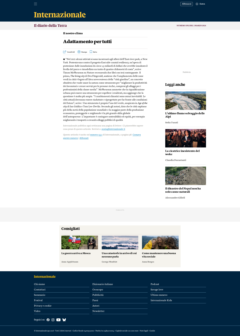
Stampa (84, 52)
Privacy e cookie (43, 306)
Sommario (39, 295)
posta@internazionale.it (113, 129)
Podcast (155, 284)
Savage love (157, 290)
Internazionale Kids (161, 300)
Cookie (152, 331)
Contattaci (40, 290)
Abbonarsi (186, 4)
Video (37, 311)
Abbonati (84, 138)
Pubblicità (98, 295)
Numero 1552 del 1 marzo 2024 (191, 26)
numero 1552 (96, 135)
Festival (38, 300)
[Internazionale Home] (45, 276)
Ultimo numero (159, 295)
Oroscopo (97, 290)
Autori (95, 306)
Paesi (95, 300)
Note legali (144, 331)
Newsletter (98, 311)
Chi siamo (39, 284)
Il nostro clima (73, 33)
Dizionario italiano (102, 284)
